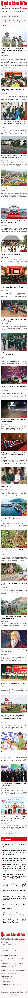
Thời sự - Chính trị (15, 11)
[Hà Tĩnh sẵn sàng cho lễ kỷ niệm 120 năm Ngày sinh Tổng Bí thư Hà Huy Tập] (14, 210)
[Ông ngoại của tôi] (14, 475)
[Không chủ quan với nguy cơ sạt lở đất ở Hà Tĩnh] (14, 538)
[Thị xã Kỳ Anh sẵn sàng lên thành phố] (14, 507)
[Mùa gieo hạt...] (14, 740)
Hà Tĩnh (5, 26)
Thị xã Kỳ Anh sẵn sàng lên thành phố (11, 518)
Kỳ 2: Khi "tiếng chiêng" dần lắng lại (10, 254)
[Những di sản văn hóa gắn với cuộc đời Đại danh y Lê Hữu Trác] (14, 639)
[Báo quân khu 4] (13, 936)
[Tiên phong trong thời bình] (14, 177)
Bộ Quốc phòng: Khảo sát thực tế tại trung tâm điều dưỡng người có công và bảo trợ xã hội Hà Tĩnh (14, 123)
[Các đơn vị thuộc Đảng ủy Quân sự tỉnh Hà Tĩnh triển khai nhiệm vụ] (14, 78)
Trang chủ (5, 11)
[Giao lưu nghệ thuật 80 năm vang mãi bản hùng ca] (14, 375)
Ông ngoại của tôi (6, 486)
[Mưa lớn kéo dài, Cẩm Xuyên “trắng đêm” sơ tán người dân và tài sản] (14, 408)
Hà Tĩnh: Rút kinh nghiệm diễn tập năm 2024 (13, 683)
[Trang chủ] (14, 4)
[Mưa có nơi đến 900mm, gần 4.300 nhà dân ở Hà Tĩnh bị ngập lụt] (14, 308)
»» (20, 833)
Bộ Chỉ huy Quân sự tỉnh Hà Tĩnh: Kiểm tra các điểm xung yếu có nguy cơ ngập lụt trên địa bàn (14, 50)
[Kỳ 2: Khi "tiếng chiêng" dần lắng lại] (14, 243)
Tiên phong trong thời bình (8, 188)
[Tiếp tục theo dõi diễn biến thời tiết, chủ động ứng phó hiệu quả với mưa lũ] (14, 605)
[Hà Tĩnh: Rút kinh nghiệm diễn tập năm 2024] (14, 672)
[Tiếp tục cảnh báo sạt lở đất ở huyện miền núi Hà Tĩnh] (14, 572)
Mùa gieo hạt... (5, 751)
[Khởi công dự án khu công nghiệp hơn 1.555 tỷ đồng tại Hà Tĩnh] (14, 772)
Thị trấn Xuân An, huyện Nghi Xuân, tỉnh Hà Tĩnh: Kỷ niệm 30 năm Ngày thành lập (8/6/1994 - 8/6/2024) (14, 818)
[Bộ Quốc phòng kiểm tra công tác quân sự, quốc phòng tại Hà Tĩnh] (14, 341)
